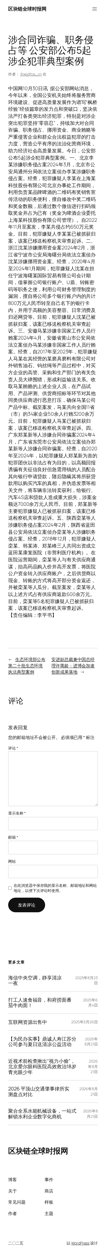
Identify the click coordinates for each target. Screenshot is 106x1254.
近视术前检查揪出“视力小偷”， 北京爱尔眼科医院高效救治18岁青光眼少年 (42, 1066)
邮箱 (13, 837)
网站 (12, 861)
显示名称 (17, 813)
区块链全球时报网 (27, 8)
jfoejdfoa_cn (31, 74)
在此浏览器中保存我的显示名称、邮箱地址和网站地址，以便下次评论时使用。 (55, 888)
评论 (13, 748)
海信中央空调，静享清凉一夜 (35, 980)
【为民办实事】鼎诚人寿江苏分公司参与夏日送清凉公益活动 (42, 1041)
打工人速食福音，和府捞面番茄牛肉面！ (39, 1002)
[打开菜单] (94, 9)
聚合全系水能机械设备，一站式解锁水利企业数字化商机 (42, 1113)
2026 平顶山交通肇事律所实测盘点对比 (38, 1091)
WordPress (80, 1243)
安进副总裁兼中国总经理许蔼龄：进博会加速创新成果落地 (73, 665)
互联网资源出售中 (27, 1022)
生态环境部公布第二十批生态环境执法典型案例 (26, 665)
